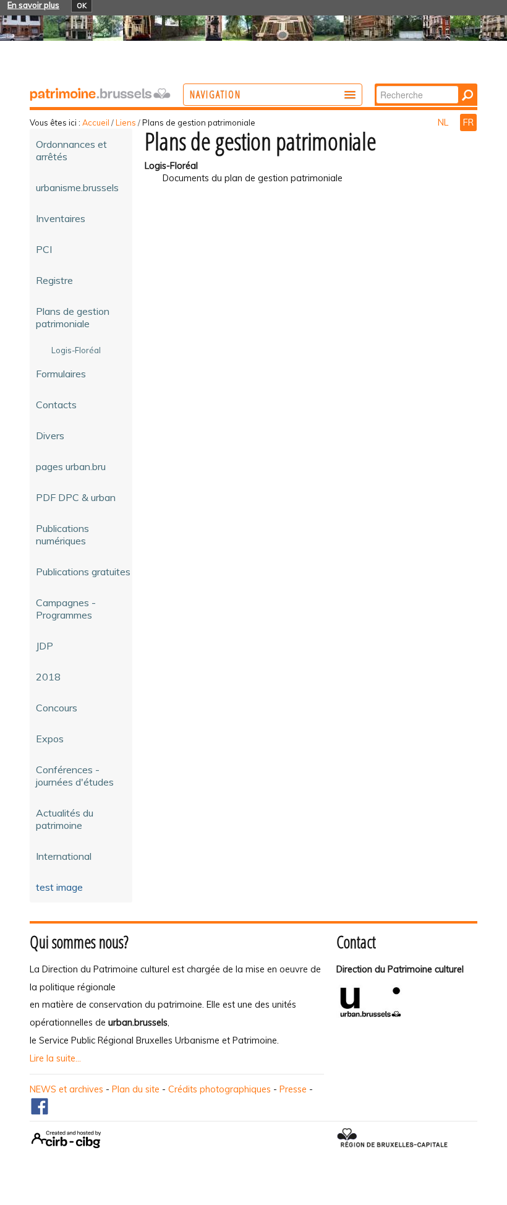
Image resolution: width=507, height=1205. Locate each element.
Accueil (95, 122)
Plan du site (136, 1089)
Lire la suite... (55, 1058)
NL (444, 122)
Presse (293, 1089)
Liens (126, 122)
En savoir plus (33, 5)
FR (468, 122)
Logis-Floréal (171, 165)
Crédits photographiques (219, 1089)
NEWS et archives (66, 1089)
